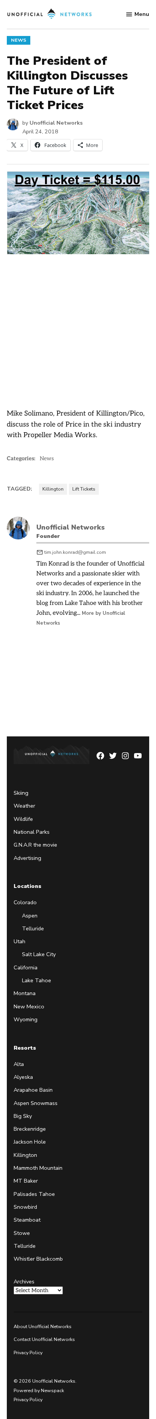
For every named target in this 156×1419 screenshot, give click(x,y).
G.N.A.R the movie (35, 845)
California (25, 967)
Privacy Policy (28, 1352)
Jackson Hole (30, 1142)
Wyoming (25, 1019)
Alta (19, 1064)
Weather (24, 806)
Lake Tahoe (36, 980)
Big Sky (23, 1116)
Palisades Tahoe (34, 1194)
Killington (53, 489)
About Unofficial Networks (43, 1326)
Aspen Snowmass (36, 1103)
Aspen (29, 915)
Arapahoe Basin (33, 1090)
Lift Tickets (83, 489)
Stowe (22, 1233)
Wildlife (23, 819)
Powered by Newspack (39, 1390)
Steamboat (27, 1220)
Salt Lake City (39, 954)
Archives (24, 1281)
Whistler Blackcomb (38, 1259)
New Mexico (29, 1006)
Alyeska (23, 1077)
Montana (25, 993)
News (18, 40)
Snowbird (25, 1207)
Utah (19, 941)
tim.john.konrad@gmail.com (75, 552)
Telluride (33, 928)
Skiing (21, 793)
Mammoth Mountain (38, 1168)
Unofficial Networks (56, 123)
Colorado (25, 902)
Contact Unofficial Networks (44, 1339)
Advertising (27, 858)
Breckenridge (30, 1129)
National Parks (32, 832)
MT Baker (26, 1181)
